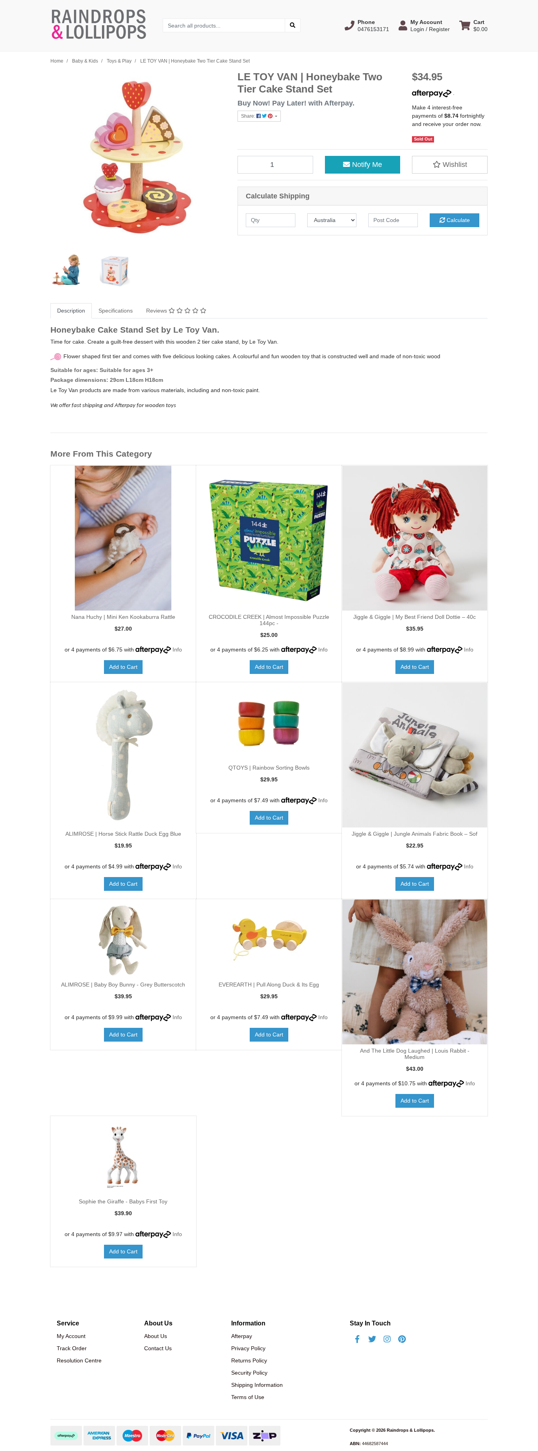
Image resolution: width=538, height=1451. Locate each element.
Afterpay (241, 1336)
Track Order (72, 1348)
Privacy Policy (248, 1348)
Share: (248, 116)
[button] (367, 26)
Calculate (457, 220)
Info (177, 649)
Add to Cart (123, 667)
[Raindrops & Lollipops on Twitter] (372, 1339)
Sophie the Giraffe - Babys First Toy (123, 1201)
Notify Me (366, 164)
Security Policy (249, 1373)
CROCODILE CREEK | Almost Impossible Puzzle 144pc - (269, 620)
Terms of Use (247, 1397)
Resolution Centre (79, 1360)
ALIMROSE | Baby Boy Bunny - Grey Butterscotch (123, 984)
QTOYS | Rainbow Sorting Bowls (269, 767)
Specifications (115, 310)
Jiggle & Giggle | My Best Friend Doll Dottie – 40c (414, 617)
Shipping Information (257, 1385)
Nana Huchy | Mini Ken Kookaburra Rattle (123, 617)
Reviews (157, 310)
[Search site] (293, 25)
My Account (71, 1336)
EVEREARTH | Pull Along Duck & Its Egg (269, 984)
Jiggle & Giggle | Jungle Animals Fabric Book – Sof (414, 834)
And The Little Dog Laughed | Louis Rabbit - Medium (414, 1054)
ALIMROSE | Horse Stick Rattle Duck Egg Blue (123, 834)
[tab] (71, 310)
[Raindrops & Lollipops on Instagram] (387, 1339)
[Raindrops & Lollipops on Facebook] (357, 1339)
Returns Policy (249, 1360)
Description (71, 310)
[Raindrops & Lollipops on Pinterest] (402, 1339)
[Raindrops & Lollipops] (100, 25)
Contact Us (158, 1348)
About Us (155, 1336)
